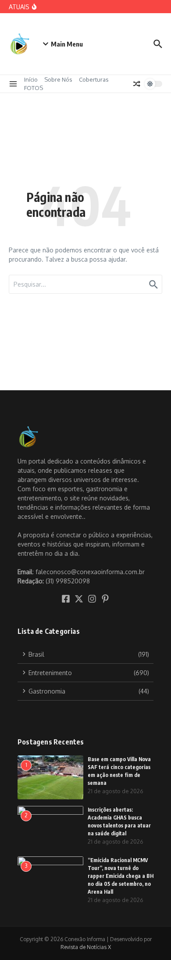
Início (31, 79)
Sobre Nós (58, 79)
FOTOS (33, 87)
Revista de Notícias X (86, 947)
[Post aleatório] (136, 83)
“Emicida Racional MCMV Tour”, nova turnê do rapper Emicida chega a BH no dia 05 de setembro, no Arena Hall (120, 876)
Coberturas (94, 79)
